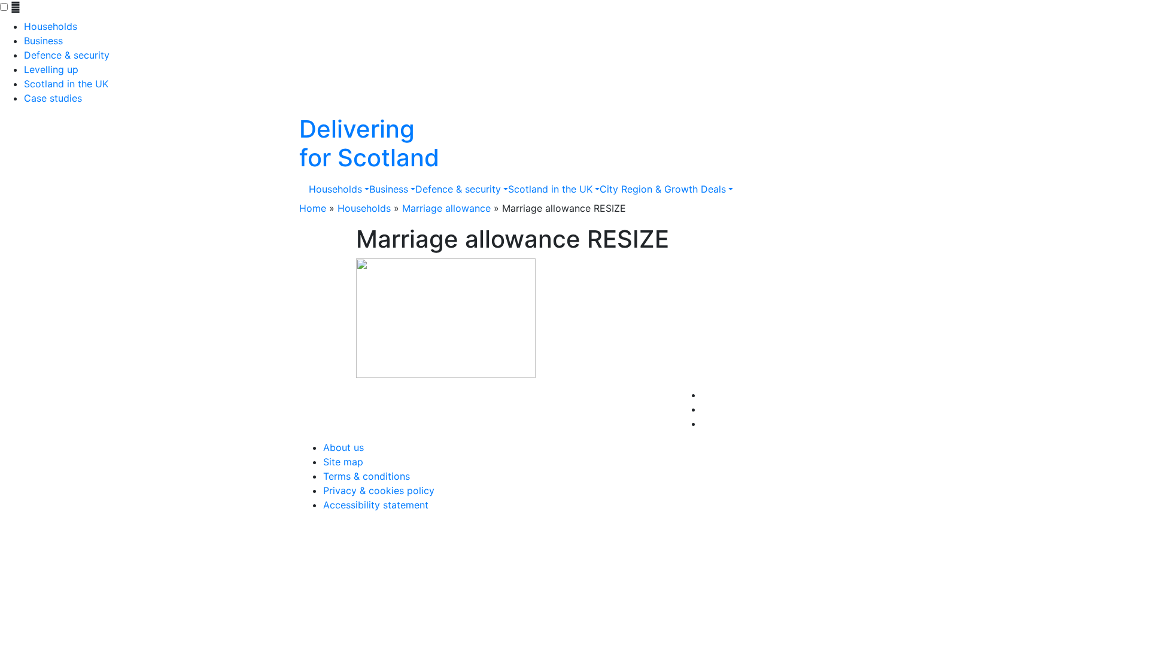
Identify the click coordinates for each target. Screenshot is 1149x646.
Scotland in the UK (66, 84)
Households (50, 26)
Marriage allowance (446, 208)
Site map (343, 462)
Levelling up (51, 69)
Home (312, 208)
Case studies (53, 98)
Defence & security (67, 55)
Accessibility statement (375, 505)
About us (343, 447)
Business (43, 41)
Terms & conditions (366, 476)
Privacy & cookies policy (378, 490)
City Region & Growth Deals (663, 189)
